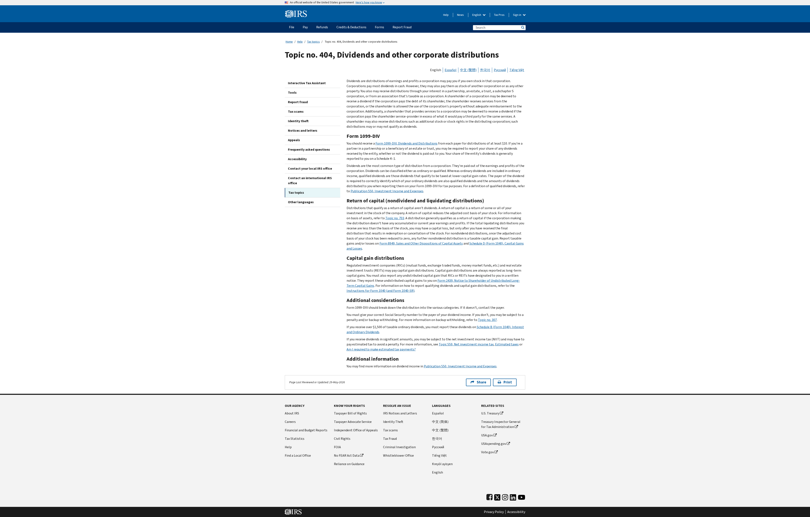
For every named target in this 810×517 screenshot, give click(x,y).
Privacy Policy (494, 512)
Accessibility (297, 159)
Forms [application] (379, 27)
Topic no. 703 (394, 218)
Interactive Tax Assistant (307, 83)
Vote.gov (487, 452)
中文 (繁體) (468, 70)
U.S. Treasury (490, 413)
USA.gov (487, 435)
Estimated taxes (507, 344)
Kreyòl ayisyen (442, 464)
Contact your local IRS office (310, 168)
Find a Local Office (298, 455)
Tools (292, 92)
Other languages (301, 202)
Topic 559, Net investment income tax (466, 344)
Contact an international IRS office (310, 180)
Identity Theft (393, 422)
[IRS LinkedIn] (513, 496)
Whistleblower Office (398, 455)
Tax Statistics (294, 438)
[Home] (296, 12)
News (460, 15)
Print (508, 382)
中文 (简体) (440, 422)
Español (450, 70)
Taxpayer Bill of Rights (350, 413)
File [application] (291, 27)
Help (446, 15)
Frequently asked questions (309, 149)
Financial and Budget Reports (306, 430)
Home (289, 42)
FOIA (337, 447)
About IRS (292, 413)
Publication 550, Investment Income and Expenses (387, 191)
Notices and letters (302, 130)
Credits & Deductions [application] (351, 27)
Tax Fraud (390, 438)
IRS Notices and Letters (400, 413)
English (477, 15)
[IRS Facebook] (489, 496)
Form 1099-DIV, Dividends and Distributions (406, 143)
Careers (290, 422)
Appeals (294, 140)
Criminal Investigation (399, 447)
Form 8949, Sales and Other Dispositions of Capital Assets (421, 243)
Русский (500, 70)
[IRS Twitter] (497, 496)
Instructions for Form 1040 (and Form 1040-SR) (380, 290)
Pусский (438, 447)
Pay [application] (305, 27)
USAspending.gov (493, 443)
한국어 (485, 70)
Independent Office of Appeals (356, 430)
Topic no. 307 (487, 320)
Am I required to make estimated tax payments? (381, 349)
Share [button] (481, 382)
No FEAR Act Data (346, 455)
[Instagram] (505, 496)
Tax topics (313, 42)
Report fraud (298, 102)
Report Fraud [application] (402, 27)
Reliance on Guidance (349, 464)
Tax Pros (499, 15)
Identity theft (298, 121)
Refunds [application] (322, 27)
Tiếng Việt (516, 70)
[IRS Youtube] (521, 496)
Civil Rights (342, 438)
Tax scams (296, 111)
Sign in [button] (517, 15)
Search (522, 27)
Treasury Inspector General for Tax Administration (500, 424)
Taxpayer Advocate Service (353, 422)
